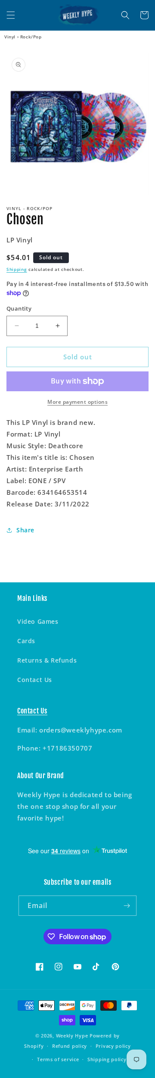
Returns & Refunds (47, 660)
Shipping (16, 269)
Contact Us (34, 680)
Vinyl (10, 37)
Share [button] (25, 530)
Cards (26, 641)
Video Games (38, 621)
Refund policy (69, 1046)
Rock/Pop (31, 37)
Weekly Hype (72, 1035)
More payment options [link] (77, 401)
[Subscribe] (126, 906)
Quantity (18, 308)
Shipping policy (107, 1059)
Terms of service (58, 1059)
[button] (10, 15)
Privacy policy (113, 1046)
